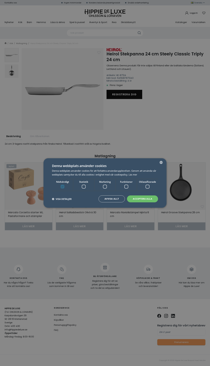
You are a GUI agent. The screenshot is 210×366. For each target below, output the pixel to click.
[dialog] (105, 183)
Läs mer (133, 174)
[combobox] (161, 162)
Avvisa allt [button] (112, 198)
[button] (62, 199)
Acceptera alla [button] (142, 198)
